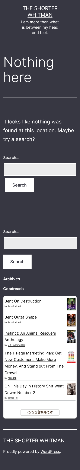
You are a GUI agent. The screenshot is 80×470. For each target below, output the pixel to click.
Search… (11, 157)
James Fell (13, 397)
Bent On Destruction (23, 301)
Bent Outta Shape (20, 317)
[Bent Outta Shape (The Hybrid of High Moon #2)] (71, 320)
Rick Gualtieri (14, 306)
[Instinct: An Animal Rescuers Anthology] (71, 336)
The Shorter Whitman (34, 440)
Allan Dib (12, 378)
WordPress (50, 451)
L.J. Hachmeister (16, 345)
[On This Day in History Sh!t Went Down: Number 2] (71, 388)
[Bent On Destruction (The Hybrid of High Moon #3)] (71, 304)
